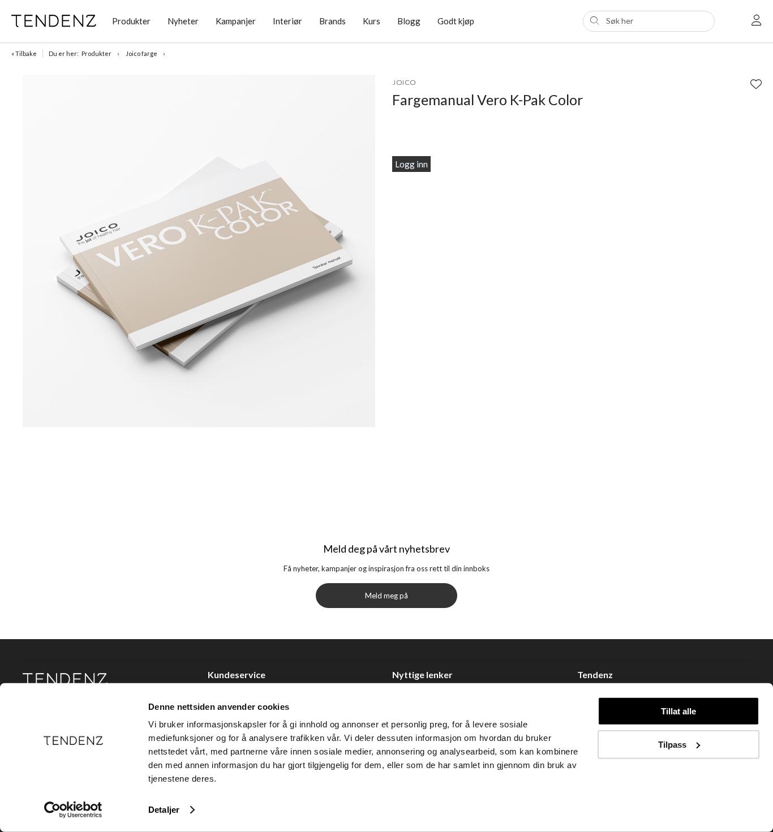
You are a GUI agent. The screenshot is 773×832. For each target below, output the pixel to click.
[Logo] (53, 21)
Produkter (96, 53)
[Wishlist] (756, 83)
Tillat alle (678, 711)
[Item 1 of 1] (199, 252)
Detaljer (163, 809)
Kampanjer (236, 21)
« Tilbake (24, 53)
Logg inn (411, 164)
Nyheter (183, 21)
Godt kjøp (455, 21)
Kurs (371, 21)
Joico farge (141, 53)
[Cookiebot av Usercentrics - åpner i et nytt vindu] (73, 809)
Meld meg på (386, 595)
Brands (332, 21)
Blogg (408, 21)
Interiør (287, 21)
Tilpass (672, 744)
